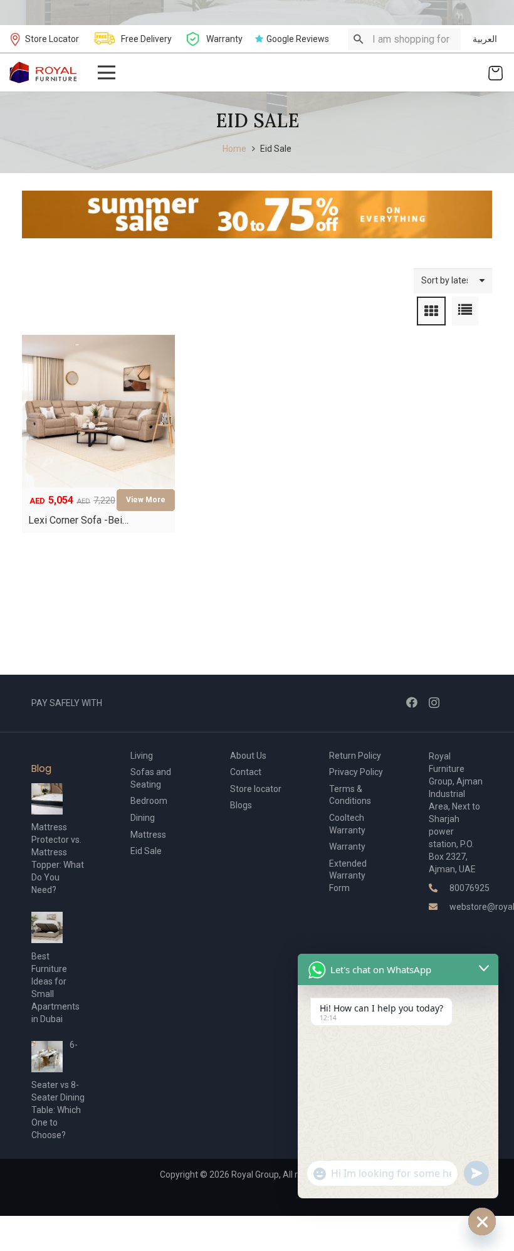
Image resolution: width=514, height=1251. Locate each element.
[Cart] (495, 72)
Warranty (347, 847)
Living (141, 756)
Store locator (255, 789)
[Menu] (106, 72)
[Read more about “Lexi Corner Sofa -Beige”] (146, 500)
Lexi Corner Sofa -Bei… (78, 520)
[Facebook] (411, 702)
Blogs (241, 805)
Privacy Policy (356, 772)
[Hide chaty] (482, 1221)
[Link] (43, 72)
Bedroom (148, 801)
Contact (245, 772)
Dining (142, 818)
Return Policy (355, 756)
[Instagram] (434, 703)
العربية (485, 39)
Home (234, 149)
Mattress (148, 835)
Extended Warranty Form (348, 875)
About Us (248, 756)
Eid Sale (146, 851)
